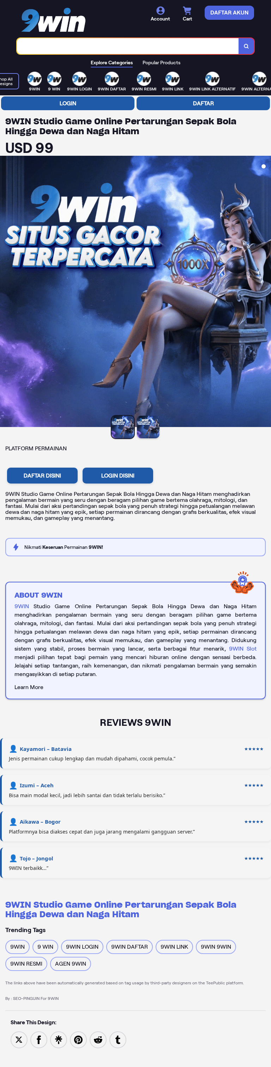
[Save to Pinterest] (78, 1039)
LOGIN (68, 103)
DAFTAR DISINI (42, 476)
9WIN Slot (243, 649)
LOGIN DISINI (117, 476)
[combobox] (128, 46)
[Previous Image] (5, 292)
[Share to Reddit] (98, 1039)
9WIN (21, 606)
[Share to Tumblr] (117, 1039)
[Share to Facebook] (38, 1039)
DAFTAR (203, 103)
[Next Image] (265, 292)
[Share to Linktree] (58, 1039)
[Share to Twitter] (19, 1039)
